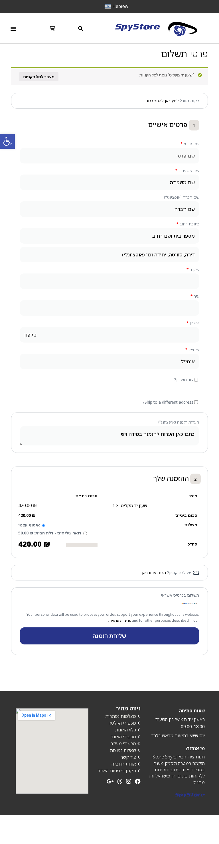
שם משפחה (187, 170)
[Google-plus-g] (110, 781)
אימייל (192, 349)
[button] (80, 28)
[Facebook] (137, 781)
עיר (194, 296)
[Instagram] (128, 781)
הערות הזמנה (178, 422)
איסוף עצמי (29, 525)
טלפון (192, 322)
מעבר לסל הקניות (38, 76)
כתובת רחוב (187, 224)
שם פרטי (190, 143)
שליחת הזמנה (109, 636)
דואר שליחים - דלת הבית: (49, 533)
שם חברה (181, 197)
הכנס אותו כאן (154, 572)
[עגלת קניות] (52, 28)
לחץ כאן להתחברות (162, 100)
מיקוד (192, 269)
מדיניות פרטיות (119, 620)
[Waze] (119, 781)
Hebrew (119, 6)
